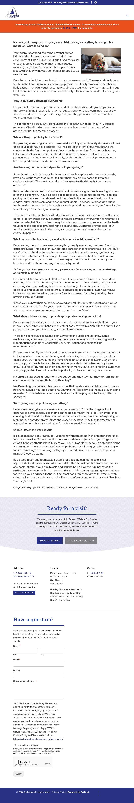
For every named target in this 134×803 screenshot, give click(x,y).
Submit (18, 774)
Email (16, 660)
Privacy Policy (59, 792)
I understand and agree (27, 745)
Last (41, 655)
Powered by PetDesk (78, 792)
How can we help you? (25, 681)
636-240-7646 (46, 2)
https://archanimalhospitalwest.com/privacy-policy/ (38, 739)
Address (18, 568)
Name (16, 646)
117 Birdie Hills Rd (22, 573)
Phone (16, 670)
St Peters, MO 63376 (23, 576)
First (15, 655)
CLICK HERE (70, 28)
